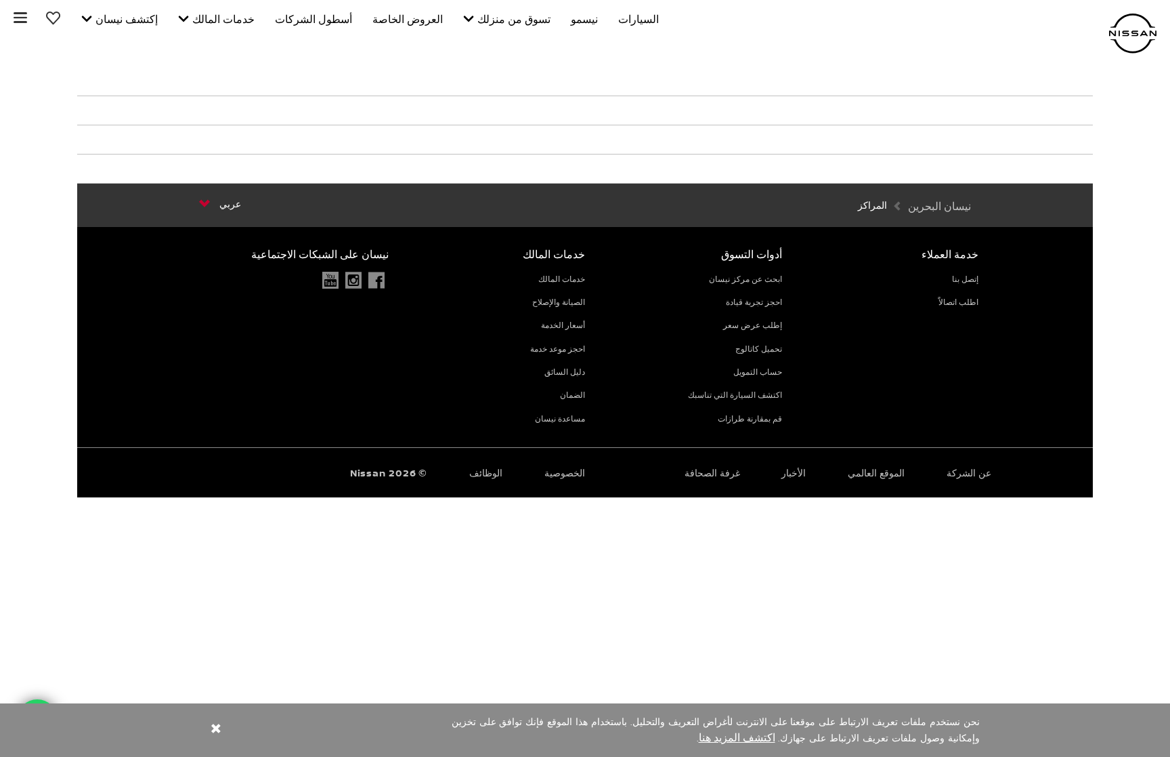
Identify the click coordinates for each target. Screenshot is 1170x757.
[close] (216, 730)
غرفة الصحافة (712, 473)
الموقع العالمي (876, 473)
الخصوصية (564, 473)
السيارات (638, 19)
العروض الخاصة (407, 19)
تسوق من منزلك (513, 19)
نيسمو (584, 19)
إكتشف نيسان (126, 19)
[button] (20, 17)
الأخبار (793, 473)
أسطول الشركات (313, 19)
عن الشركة (969, 473)
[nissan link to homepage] (1132, 34)
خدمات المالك (223, 19)
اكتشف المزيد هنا (737, 737)
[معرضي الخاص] (54, 17)
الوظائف (485, 473)
